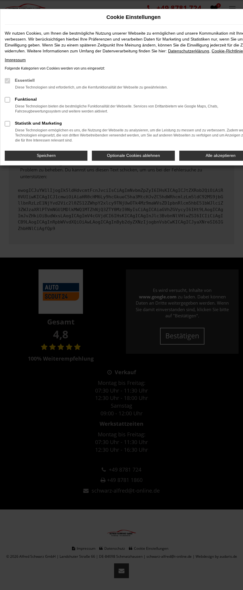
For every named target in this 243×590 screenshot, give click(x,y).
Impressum (15, 59)
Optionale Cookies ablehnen (133, 155)
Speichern (46, 155)
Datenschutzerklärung (188, 51)
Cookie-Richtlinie (227, 51)
